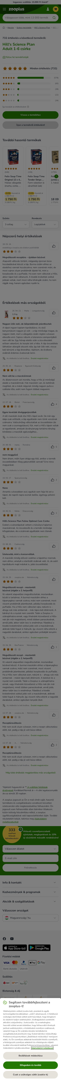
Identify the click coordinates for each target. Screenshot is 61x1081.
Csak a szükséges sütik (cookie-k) (30, 1074)
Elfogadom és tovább (30, 1065)
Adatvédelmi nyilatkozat (42, 1048)
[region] (30, 1039)
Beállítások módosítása (31, 1055)
